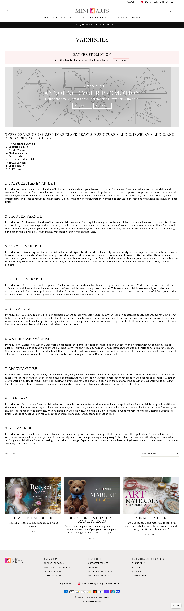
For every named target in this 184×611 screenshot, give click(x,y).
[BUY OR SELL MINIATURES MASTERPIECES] (92, 495)
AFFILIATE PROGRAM (54, 563)
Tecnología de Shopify (92, 601)
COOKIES (137, 567)
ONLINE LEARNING (53, 576)
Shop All (102, 106)
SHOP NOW (151, 535)
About (136, 17)
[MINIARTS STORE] (151, 495)
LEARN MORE (33, 532)
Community (119, 17)
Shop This (82, 106)
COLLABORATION (52, 571)
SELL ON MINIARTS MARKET (57, 567)
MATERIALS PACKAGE (98, 576)
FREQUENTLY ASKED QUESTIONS (148, 559)
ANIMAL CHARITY (141, 576)
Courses (75, 17)
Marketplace (97, 17)
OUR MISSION (51, 559)
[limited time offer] (33, 495)
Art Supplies (53, 17)
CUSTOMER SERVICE (98, 563)
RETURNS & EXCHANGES (100, 571)
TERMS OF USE (139, 563)
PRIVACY (136, 571)
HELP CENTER (94, 559)
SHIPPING (93, 567)
